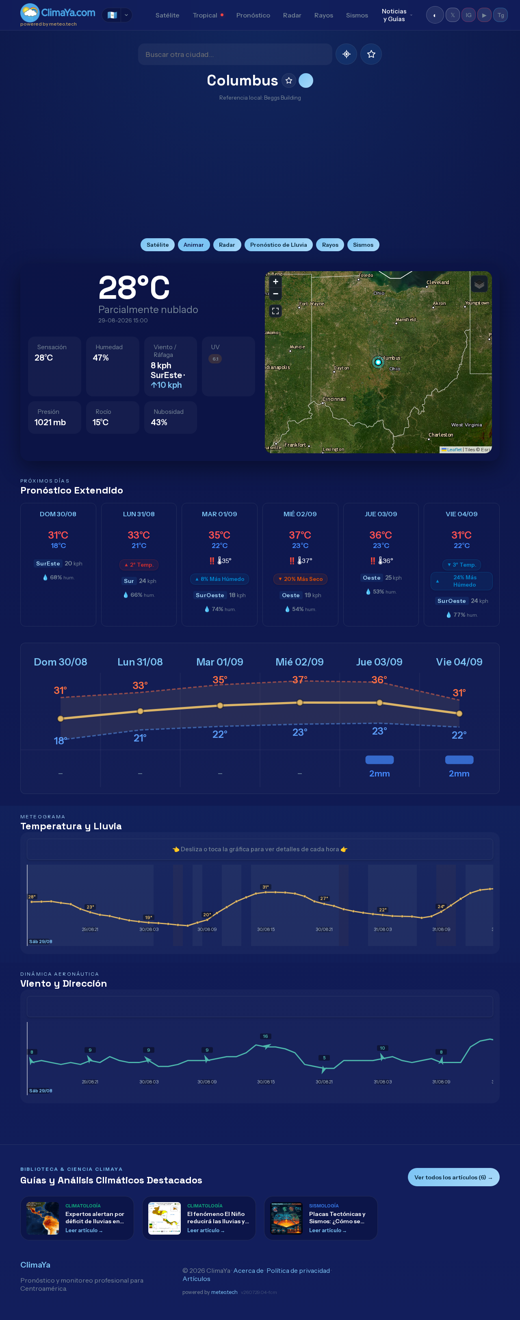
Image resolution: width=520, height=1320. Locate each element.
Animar (194, 244)
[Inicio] (142, 15)
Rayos (323, 15)
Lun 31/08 (140, 662)
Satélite (168, 15)
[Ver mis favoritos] (371, 54)
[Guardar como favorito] (289, 80)
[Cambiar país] (126, 15)
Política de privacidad (298, 1270)
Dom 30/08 (60, 662)
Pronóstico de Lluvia (278, 244)
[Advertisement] (260, 169)
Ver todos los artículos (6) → (453, 1177)
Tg (500, 15)
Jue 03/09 (379, 662)
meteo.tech (224, 1292)
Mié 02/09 (300, 662)
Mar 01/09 (220, 662)
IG (469, 15)
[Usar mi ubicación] (346, 54)
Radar (292, 15)
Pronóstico (253, 15)
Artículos (196, 1278)
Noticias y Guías (394, 15)
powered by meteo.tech (48, 24)
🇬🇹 (112, 15)
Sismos (357, 15)
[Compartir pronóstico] (306, 80)
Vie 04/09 (459, 662)
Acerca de (248, 1270)
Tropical (205, 15)
